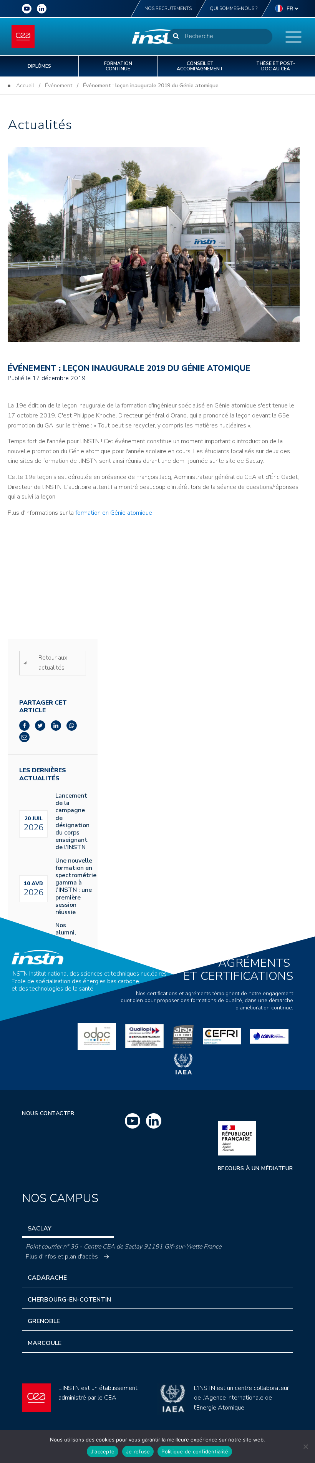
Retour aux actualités (52, 662)
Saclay (39, 1228)
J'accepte (102, 1451)
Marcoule (44, 1343)
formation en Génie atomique (113, 513)
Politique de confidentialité (194, 1451)
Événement (58, 85)
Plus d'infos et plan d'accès (62, 1256)
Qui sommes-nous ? (233, 8)
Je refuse (138, 1451)
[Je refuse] (305, 1446)
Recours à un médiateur (255, 1168)
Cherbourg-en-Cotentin (69, 1299)
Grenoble (44, 1321)
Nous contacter (48, 1113)
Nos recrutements (168, 8)
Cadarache (47, 1277)
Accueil (25, 85)
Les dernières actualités (42, 774)
